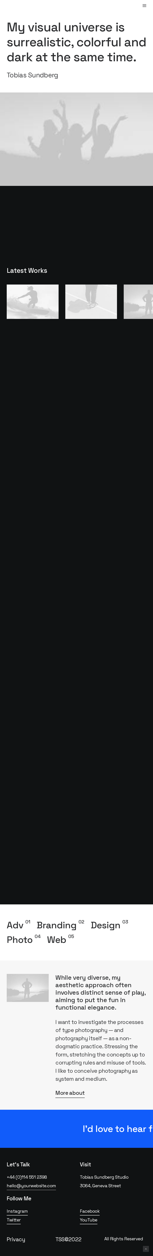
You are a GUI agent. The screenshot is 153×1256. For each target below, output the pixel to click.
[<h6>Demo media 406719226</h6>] (91, 302)
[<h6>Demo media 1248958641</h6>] (33, 302)
